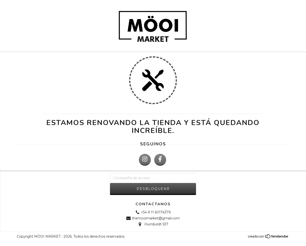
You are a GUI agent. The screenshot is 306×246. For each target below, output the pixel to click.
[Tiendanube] (268, 238)
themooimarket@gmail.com (156, 218)
